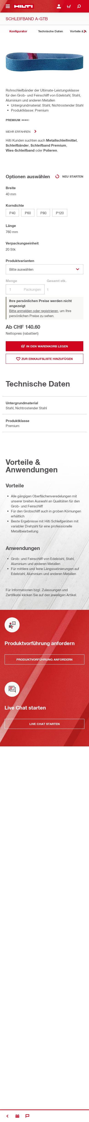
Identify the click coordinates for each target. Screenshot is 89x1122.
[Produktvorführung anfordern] (17, 1116)
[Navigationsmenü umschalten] (8, 6)
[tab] (18, 31)
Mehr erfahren (18, 131)
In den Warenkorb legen (47, 346)
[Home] (23, 6)
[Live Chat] (27, 1116)
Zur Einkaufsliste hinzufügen (47, 359)
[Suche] (79, 6)
